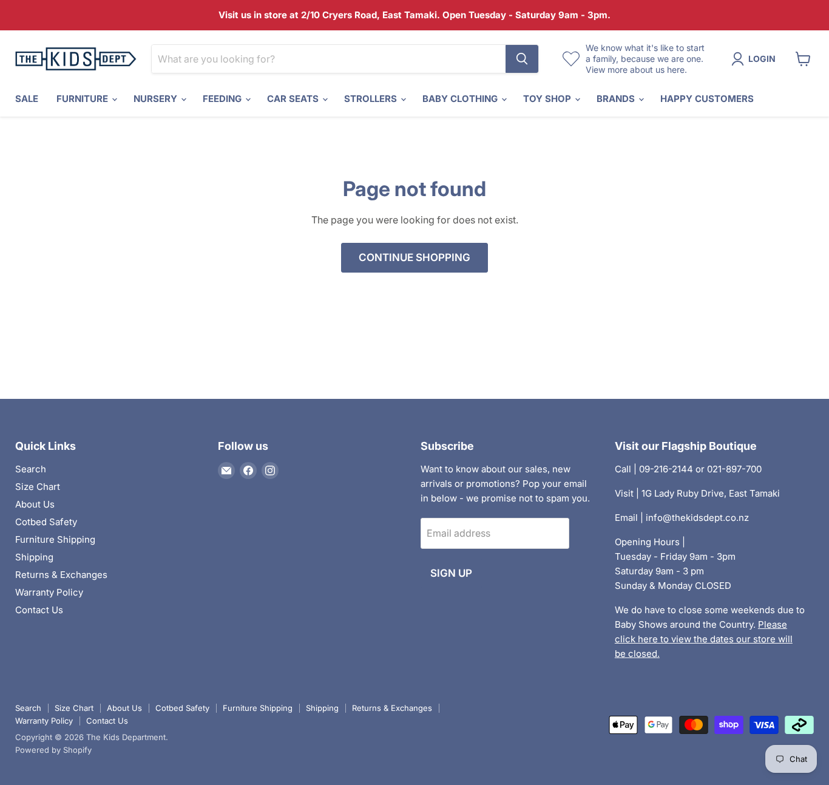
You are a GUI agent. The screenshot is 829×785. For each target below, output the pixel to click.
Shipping (34, 557)
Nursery (157, 98)
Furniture (83, 98)
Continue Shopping (414, 257)
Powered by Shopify (53, 750)
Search (30, 469)
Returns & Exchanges (61, 574)
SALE (26, 98)
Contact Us (39, 610)
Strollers (371, 98)
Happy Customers (707, 98)
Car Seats (294, 98)
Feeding (223, 98)
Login (762, 58)
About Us (35, 504)
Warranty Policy (49, 592)
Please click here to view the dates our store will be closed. (704, 639)
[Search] (522, 59)
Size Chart (37, 486)
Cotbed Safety (46, 522)
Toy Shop (548, 98)
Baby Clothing (461, 98)
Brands (617, 98)
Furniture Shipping (55, 539)
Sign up (451, 573)
